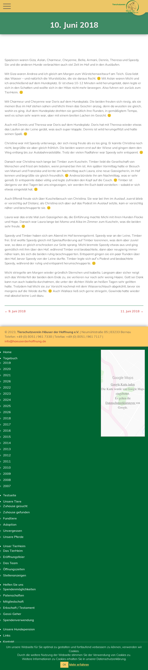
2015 (7, 437)
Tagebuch (10, 358)
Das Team (10, 563)
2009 (7, 474)
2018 (7, 418)
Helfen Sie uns (13, 584)
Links (6, 635)
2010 (7, 467)
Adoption (9, 524)
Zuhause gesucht (15, 506)
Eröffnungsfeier (14, 557)
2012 (7, 455)
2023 (7, 393)
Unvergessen (12, 531)
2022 (7, 387)
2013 (7, 449)
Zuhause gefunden (16, 512)
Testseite (9, 495)
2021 (7, 375)
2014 (7, 443)
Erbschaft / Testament (19, 608)
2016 (7, 430)
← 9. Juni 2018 (15, 311)
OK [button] (64, 664)
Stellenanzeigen (14, 575)
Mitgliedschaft (13, 601)
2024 (7, 400)
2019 (7, 363)
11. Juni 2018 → (131, 311)
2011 (7, 461)
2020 (7, 369)
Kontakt (8, 641)
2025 (7, 406)
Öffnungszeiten (14, 569)
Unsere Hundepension (19, 629)
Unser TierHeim (14, 546)
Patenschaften (13, 595)
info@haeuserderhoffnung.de (25, 341)
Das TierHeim (13, 551)
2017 (7, 424)
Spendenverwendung (18, 620)
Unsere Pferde (13, 537)
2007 (7, 486)
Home (7, 352)
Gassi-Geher (12, 614)
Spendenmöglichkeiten (19, 589)
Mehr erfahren (79, 664)
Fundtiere (10, 518)
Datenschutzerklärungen (120, 403)
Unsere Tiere (12, 501)
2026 (7, 381)
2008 (7, 480)
